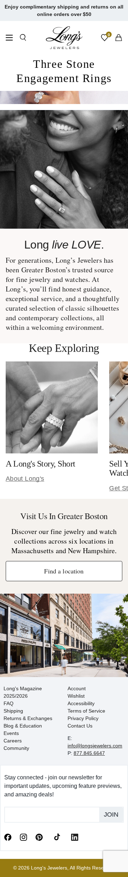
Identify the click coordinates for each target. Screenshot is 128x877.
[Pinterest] (39, 836)
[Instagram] (23, 836)
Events (11, 733)
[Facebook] (7, 836)
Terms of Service (86, 711)
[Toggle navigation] (9, 38)
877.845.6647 (89, 753)
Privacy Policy (83, 718)
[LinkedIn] (74, 836)
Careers (13, 740)
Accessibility (81, 703)
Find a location (64, 571)
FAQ (9, 703)
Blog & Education (23, 726)
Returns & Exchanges (28, 718)
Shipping (13, 711)
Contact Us (80, 726)
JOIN (111, 814)
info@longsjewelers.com (95, 745)
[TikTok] (57, 836)
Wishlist (76, 696)
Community (16, 748)
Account (77, 688)
